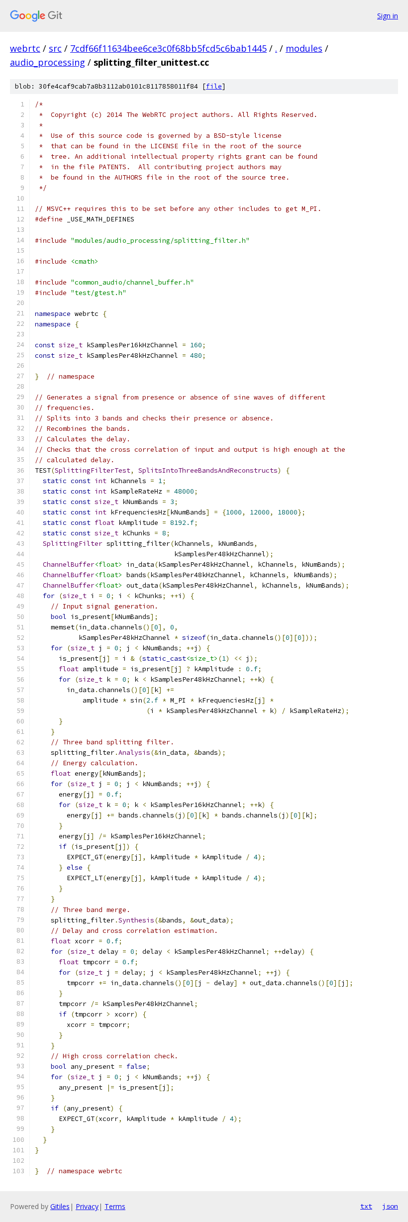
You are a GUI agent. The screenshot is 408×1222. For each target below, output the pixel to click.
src (55, 48)
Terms (114, 1206)
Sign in (387, 15)
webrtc (25, 48)
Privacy (87, 1206)
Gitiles (60, 1206)
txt (366, 1206)
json (390, 1206)
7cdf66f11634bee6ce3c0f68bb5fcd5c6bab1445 (168, 48)
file (214, 86)
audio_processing (47, 62)
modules (304, 48)
